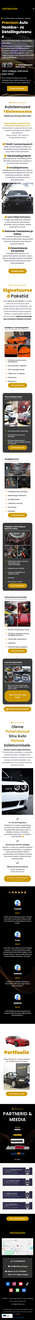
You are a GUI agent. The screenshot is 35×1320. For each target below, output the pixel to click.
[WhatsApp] (17, 1290)
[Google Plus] (11, 1290)
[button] (33, 8)
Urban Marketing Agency (17, 1317)
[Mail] (24, 1290)
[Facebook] (8, 1284)
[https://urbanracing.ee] (10, 8)
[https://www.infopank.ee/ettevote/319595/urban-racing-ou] (17, 1171)
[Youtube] (21, 1284)
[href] (17, 1246)
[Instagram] (14, 1284)
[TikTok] (27, 1284)
